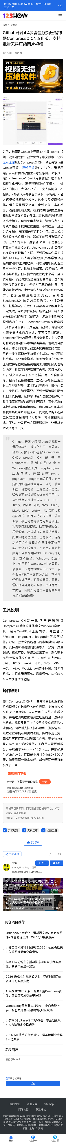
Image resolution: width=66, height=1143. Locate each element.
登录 (44, 781)
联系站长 (41, 1109)
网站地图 (23, 1109)
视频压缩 (28, 168)
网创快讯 (15, 1104)
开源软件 (13, 830)
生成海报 (13, 853)
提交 (33, 1083)
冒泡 (14, 863)
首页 (5, 25)
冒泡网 (18, 52)
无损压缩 (9, 162)
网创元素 (32, 1104)
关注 (43, 863)
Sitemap (49, 1104)
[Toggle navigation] (60, 15)
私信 (58, 863)
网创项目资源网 (33, 1115)
